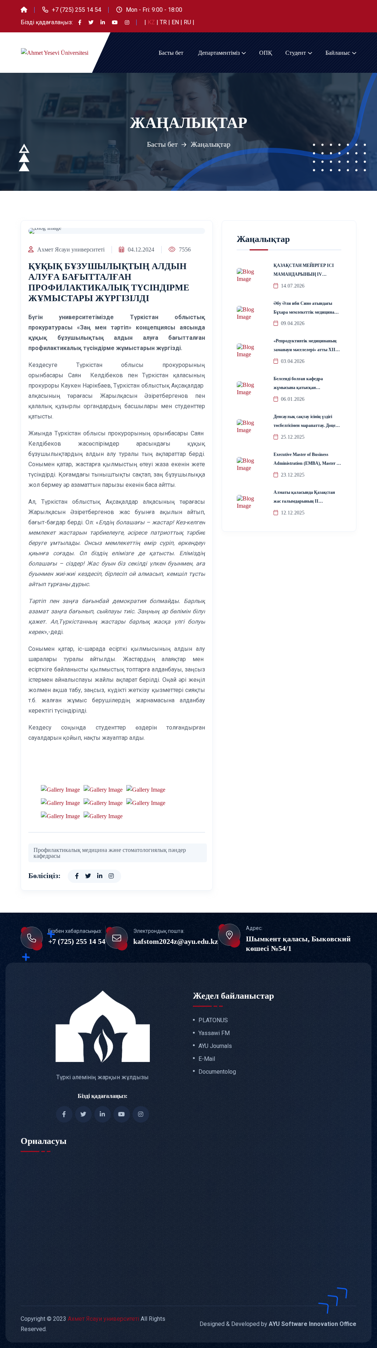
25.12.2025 (292, 437)
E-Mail (206, 1059)
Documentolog (217, 1072)
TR (164, 22)
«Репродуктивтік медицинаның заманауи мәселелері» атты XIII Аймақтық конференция (305, 349)
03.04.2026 (292, 361)
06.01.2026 (292, 399)
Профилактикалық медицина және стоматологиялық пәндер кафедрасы (110, 853)
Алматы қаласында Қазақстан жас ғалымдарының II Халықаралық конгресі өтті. (304, 501)
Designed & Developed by (278, 1323)
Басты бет (171, 53)
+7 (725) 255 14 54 (76, 9)
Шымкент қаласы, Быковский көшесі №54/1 (298, 943)
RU (188, 22)
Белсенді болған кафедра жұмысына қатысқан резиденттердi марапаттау (299, 387)
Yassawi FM (214, 1033)
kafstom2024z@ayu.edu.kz (175, 941)
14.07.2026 (292, 286)
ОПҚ (265, 53)
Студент (295, 53)
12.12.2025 (292, 513)
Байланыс (337, 53)
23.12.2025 (292, 475)
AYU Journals (215, 1046)
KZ (152, 22)
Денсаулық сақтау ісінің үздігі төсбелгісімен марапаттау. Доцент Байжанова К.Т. (307, 425)
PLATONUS (213, 1020)
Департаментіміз (219, 53)
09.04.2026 (292, 323)
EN (176, 22)
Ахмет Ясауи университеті (71, 249)
